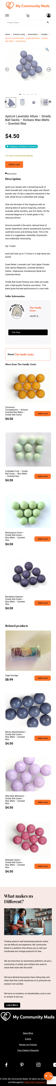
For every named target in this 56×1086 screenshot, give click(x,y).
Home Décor (33, 34)
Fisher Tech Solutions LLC (36, 1082)
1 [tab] (20, 95)
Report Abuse (12, 173)
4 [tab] (32, 95)
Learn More (12, 1005)
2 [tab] (24, 95)
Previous (5, 102)
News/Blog (28, 1033)
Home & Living (19, 34)
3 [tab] (28, 95)
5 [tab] (36, 95)
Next (50, 102)
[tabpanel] (28, 64)
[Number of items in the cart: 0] (28, 15)
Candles (44, 34)
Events (28, 1039)
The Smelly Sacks (24, 354)
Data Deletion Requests (28, 1050)
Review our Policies (28, 1044)
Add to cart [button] (43, 413)
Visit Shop (16, 332)
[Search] (48, 22)
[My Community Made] (28, 5)
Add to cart (14, 164)
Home (7, 34)
